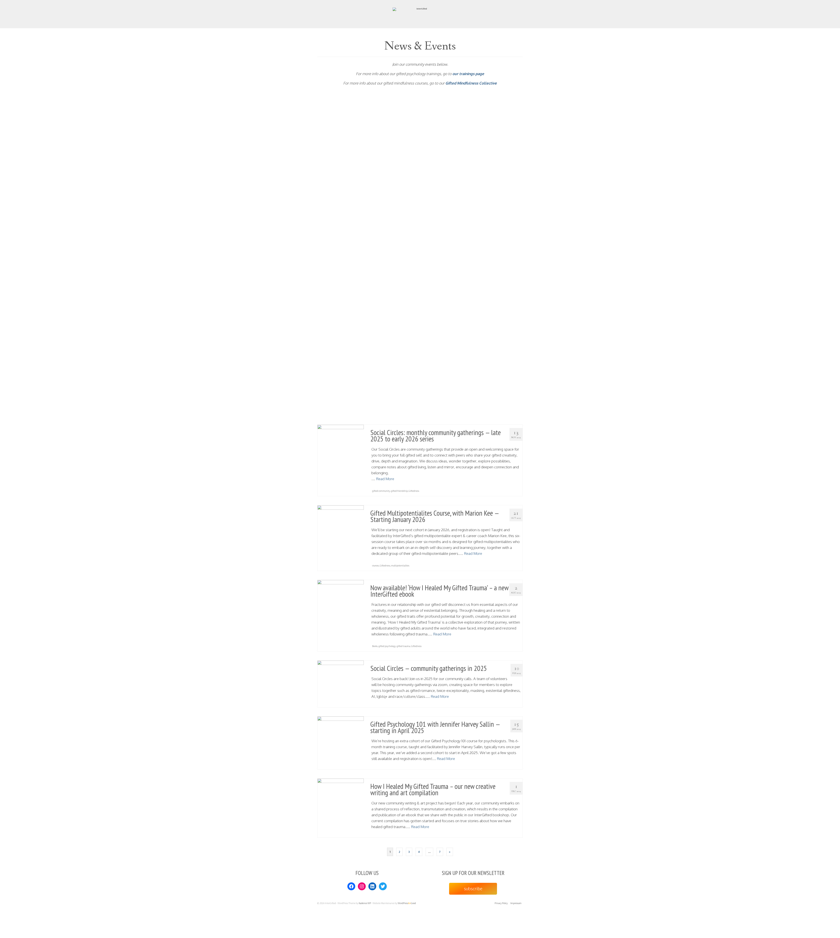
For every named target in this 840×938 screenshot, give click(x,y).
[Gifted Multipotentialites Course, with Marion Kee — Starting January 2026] (340, 528)
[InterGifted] (420, 14)
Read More (501, 151)
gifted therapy (432, 163)
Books (375, 646)
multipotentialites (400, 565)
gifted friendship (399, 491)
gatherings (390, 417)
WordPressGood (407, 903)
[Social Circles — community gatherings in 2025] (340, 684)
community (378, 330)
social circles (398, 330)
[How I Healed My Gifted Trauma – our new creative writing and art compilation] (340, 802)
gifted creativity (416, 163)
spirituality (413, 417)
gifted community (399, 163)
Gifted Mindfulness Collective (471, 83)
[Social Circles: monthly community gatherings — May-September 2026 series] (340, 281)
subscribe (473, 888)
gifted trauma (403, 646)
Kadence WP (365, 903)
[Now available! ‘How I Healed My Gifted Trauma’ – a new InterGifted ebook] (340, 603)
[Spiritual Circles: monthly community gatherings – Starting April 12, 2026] (340, 368)
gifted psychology (387, 646)
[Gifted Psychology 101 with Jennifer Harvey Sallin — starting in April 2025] (340, 739)
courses (375, 565)
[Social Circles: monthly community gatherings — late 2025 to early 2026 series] (340, 448)
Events (393, 244)
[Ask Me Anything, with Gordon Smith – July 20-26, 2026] (340, 132)
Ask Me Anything (380, 163)
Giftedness (402, 417)
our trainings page (468, 73)
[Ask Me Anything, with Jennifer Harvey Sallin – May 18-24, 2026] (340, 201)
